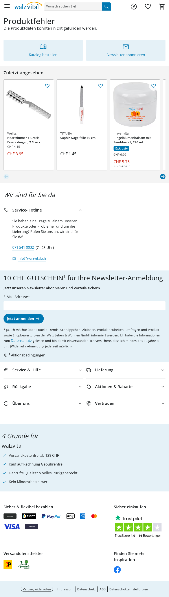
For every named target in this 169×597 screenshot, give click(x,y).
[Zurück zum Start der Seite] (164, 566)
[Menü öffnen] (7, 6)
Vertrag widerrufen (37, 589)
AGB (102, 589)
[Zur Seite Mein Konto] (133, 6)
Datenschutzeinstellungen (128, 589)
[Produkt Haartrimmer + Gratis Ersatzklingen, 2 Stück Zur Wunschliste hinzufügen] (47, 86)
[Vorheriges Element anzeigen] (6, 176)
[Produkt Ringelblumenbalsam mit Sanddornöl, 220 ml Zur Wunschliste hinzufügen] (153, 86)
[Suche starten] (106, 6)
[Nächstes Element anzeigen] (162, 176)
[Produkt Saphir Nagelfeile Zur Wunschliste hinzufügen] (100, 86)
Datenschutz (21, 340)
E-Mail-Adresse (16, 296)
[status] (72, 6)
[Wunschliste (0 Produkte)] (147, 6)
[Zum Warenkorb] (161, 6)
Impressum (65, 589)
